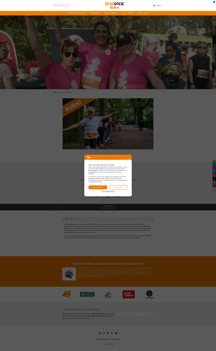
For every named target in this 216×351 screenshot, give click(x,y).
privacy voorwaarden (109, 172)
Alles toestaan (98, 187)
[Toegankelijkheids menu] (214, 2)
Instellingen (118, 187)
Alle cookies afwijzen (108, 191)
